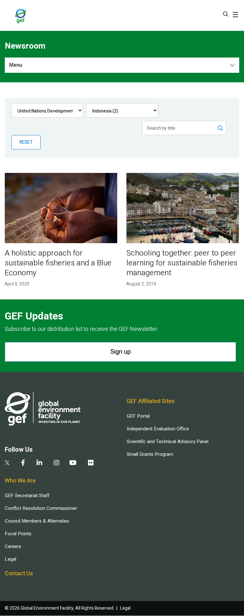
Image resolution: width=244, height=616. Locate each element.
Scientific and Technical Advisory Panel (167, 441)
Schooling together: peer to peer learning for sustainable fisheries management (181, 263)
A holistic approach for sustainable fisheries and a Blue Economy (58, 263)
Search (225, 14)
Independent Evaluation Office (158, 428)
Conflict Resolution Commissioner (41, 508)
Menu (15, 65)
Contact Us (19, 573)
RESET (26, 142)
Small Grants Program (150, 454)
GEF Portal (138, 416)
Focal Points (18, 533)
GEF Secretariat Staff (27, 495)
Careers (13, 546)
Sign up (120, 351)
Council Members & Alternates (37, 520)
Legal (10, 559)
